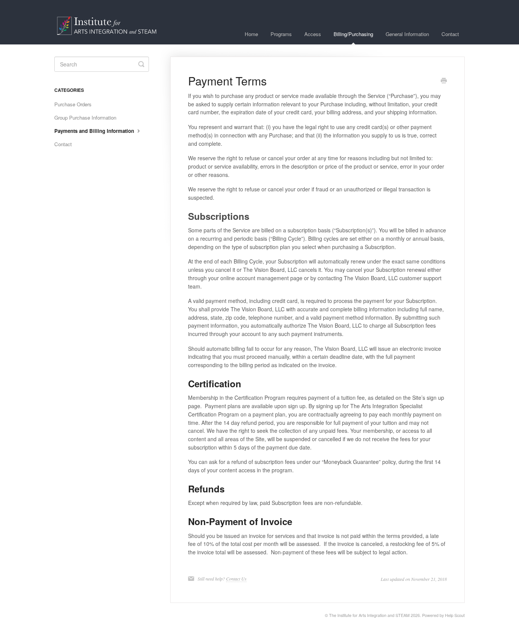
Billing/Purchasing (353, 34)
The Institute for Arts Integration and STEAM (369, 615)
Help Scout (455, 615)
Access (312, 34)
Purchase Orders (73, 104)
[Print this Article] (444, 81)
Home (251, 34)
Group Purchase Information (85, 117)
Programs (281, 34)
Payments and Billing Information (95, 130)
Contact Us (236, 579)
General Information (407, 34)
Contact (450, 34)
